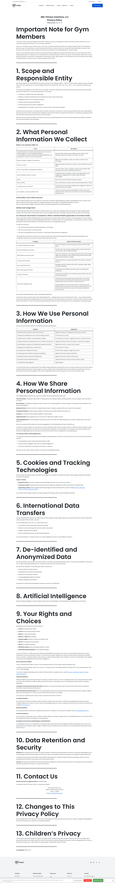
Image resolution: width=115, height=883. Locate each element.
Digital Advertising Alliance (31, 489)
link (24, 727)
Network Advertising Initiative (75, 672)
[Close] (112, 880)
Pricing (58, 5)
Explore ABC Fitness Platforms (19, 1)
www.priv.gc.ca (26, 705)
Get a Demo (97, 5)
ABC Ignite (17, 876)
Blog (51, 876)
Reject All (88, 880)
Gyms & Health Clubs (38, 876)
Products (41, 5)
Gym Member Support (89, 876)
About (71, 5)
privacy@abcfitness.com (82, 710)
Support (99, 1)
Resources (64, 5)
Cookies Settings (78, 880)
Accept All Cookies (98, 880)
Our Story (69, 876)
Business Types (50, 5)
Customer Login (92, 1)
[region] (57, 880)
